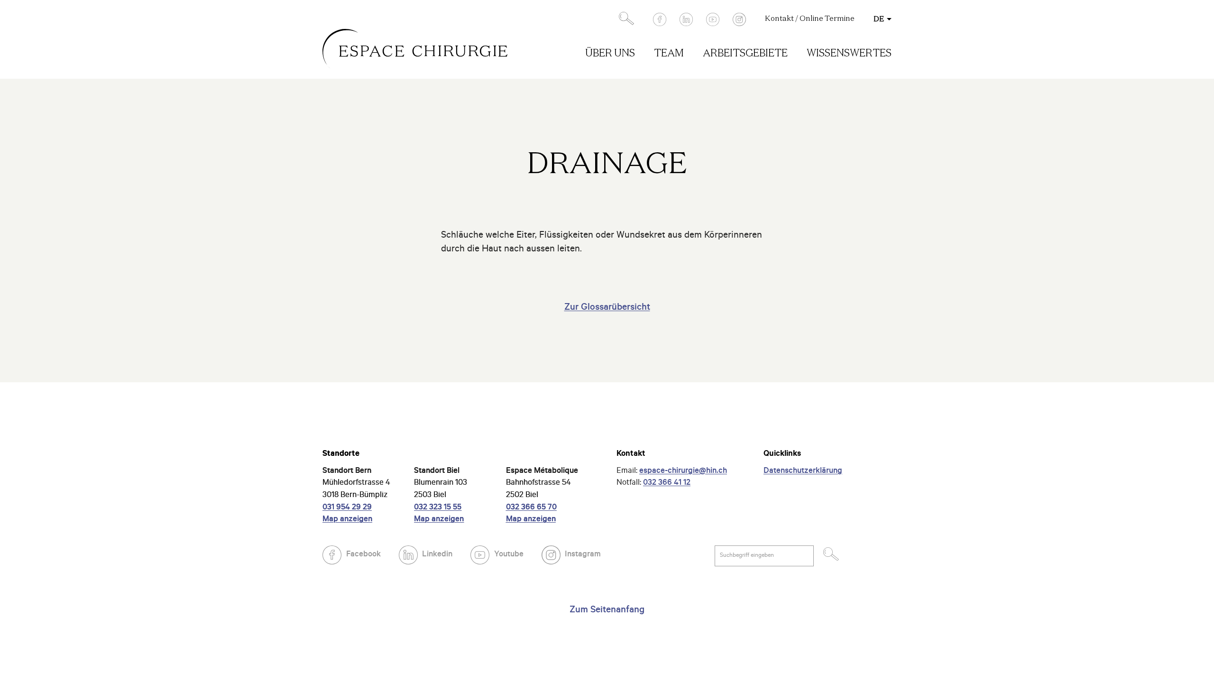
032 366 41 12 (666, 483)
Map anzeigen (347, 520)
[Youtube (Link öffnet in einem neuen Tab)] (712, 19)
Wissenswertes (849, 54)
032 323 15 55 (437, 508)
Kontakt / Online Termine (810, 19)
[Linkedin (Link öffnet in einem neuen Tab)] (686, 19)
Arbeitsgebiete (745, 54)
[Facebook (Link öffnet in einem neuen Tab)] (659, 19)
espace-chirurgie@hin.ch (683, 471)
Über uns (610, 54)
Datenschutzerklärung (802, 471)
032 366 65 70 (531, 508)
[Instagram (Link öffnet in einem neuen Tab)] (739, 19)
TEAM (669, 54)
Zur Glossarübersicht (607, 308)
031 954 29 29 (347, 508)
